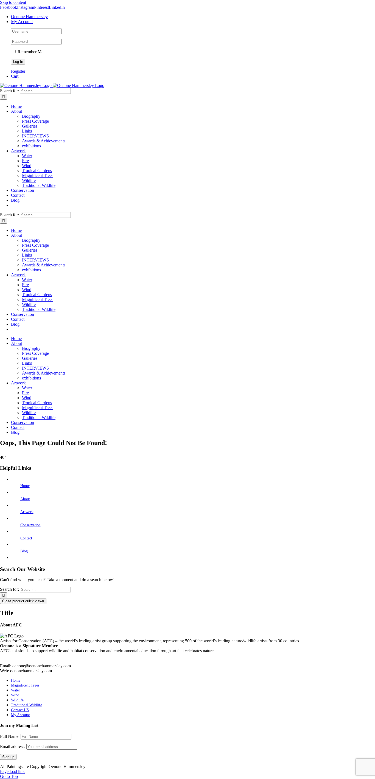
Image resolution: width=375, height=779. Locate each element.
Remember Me (29, 51)
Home (25, 486)
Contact (26, 538)
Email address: (13, 746)
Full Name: (9, 736)
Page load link (12, 771)
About (25, 499)
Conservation (30, 525)
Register (18, 71)
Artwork (26, 512)
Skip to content (13, 2)
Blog (24, 551)
